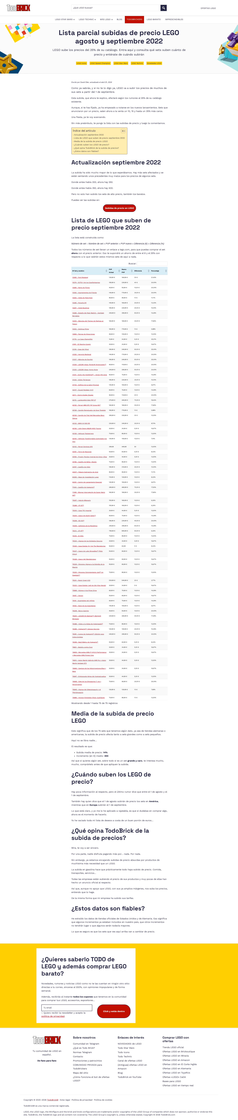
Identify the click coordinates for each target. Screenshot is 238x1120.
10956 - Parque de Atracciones (83, 334)
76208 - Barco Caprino (80, 611)
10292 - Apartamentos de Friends (84, 293)
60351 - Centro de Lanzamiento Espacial (87, 482)
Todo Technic (125, 1056)
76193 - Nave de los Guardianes (83, 606)
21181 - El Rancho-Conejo (81, 344)
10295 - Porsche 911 (79, 303)
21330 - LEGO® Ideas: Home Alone (85, 370)
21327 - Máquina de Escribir (82, 359)
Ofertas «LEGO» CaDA (174, 1077)
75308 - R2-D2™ (78, 521)
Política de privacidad (82, 1100)
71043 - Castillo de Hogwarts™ (83, 487)
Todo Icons (123, 1052)
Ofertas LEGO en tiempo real (178, 1085)
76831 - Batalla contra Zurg (82, 647)
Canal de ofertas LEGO (130, 1060)
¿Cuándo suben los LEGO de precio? (91, 144)
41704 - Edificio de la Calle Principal (85, 385)
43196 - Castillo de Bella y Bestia (84, 462)
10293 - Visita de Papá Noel (82, 298)
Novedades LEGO (154, 63)
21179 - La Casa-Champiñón (82, 339)
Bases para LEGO (172, 1081)
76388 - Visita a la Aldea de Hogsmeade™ (87, 624)
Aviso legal (65, 1100)
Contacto (78, 1056)
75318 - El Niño (77, 536)
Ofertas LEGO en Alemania (177, 1068)
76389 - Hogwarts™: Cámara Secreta (85, 629)
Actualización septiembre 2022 (89, 135)
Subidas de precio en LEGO (119, 208)
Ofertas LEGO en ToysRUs (176, 1072)
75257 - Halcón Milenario (81, 500)
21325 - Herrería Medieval (81, 354)
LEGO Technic (137, 63)
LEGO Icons (81, 63)
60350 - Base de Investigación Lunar (85, 477)
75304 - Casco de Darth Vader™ (84, 515)
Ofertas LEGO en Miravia (176, 1055)
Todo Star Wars (126, 1048)
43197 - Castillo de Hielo (81, 467)
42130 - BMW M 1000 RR (81, 423)
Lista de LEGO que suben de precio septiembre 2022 (99, 138)
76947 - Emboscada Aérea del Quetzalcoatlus (89, 676)
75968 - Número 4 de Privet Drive (84, 590)
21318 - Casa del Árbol (80, 349)
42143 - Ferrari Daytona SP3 (82, 447)
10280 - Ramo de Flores (81, 287)
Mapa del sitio (80, 1072)
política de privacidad (52, 1016)
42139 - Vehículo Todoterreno (83, 433)
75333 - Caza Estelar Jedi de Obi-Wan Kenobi (89, 585)
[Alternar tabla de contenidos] (122, 131)
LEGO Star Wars (121, 63)
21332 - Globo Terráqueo (81, 380)
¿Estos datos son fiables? (86, 151)
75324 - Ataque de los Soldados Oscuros (87, 541)
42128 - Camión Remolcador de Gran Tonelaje (89, 410)
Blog (120, 1072)
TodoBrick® (52, 1100)
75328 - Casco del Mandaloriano (84, 559)
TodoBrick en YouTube (129, 1077)
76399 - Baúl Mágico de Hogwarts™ (85, 642)
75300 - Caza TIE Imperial (81, 510)
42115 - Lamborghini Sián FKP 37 (84, 400)
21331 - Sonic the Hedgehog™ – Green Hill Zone (89, 375)
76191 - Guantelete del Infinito (83, 601)
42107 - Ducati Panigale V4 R (82, 390)
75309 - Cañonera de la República (84, 526)
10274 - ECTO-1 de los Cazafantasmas (86, 282)
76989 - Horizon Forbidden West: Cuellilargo (88, 697)
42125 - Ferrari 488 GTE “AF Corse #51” (86, 405)
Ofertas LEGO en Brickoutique (179, 1051)
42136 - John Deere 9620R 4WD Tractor (86, 428)
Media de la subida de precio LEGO (91, 141)
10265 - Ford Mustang (80, 277)
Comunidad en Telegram (86, 1043)
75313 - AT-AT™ (78, 531)
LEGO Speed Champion (100, 63)
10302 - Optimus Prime (80, 329)
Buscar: (132, 263)
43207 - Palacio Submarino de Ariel (85, 472)
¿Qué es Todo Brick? (84, 1048)
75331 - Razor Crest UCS (81, 580)
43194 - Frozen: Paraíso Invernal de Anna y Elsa (89, 457)
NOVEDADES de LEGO (129, 1043)
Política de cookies (103, 1100)
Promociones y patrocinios (87, 1060)
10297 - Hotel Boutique (80, 308)
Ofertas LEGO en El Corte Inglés (180, 1064)
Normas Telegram (82, 1052)
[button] (106, 270)
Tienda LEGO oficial (173, 1047)
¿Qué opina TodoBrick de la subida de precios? (96, 148)
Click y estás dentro (114, 1011)
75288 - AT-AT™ (78, 505)
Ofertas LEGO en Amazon (176, 1060)
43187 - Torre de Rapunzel (81, 452)
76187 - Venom (77, 595)
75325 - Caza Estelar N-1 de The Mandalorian (88, 546)
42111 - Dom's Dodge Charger (82, 395)
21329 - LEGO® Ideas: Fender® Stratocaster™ (89, 364)
